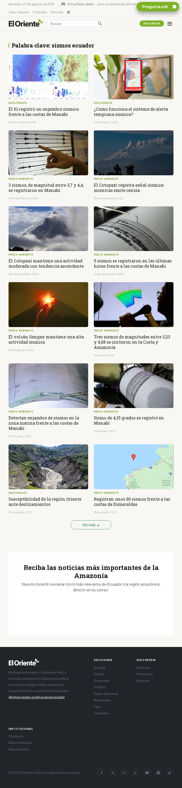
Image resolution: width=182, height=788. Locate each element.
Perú (97, 707)
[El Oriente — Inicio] (26, 23)
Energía (99, 667)
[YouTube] (147, 773)
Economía (101, 681)
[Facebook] (101, 773)
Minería (99, 674)
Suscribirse (151, 23)
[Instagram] (124, 773)
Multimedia (144, 674)
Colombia (101, 713)
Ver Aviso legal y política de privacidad (36, 697)
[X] (113, 773)
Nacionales (102, 700)
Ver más (89, 524)
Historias (57, 12)
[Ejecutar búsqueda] (100, 23)
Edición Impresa (20, 743)
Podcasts (40, 12)
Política (99, 687)
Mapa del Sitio (19, 749)
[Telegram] (158, 773)
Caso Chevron (19, 12)
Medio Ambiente (106, 694)
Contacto (16, 736)
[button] (68, 12)
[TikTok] (169, 773)
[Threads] (135, 773)
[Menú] (169, 23)
